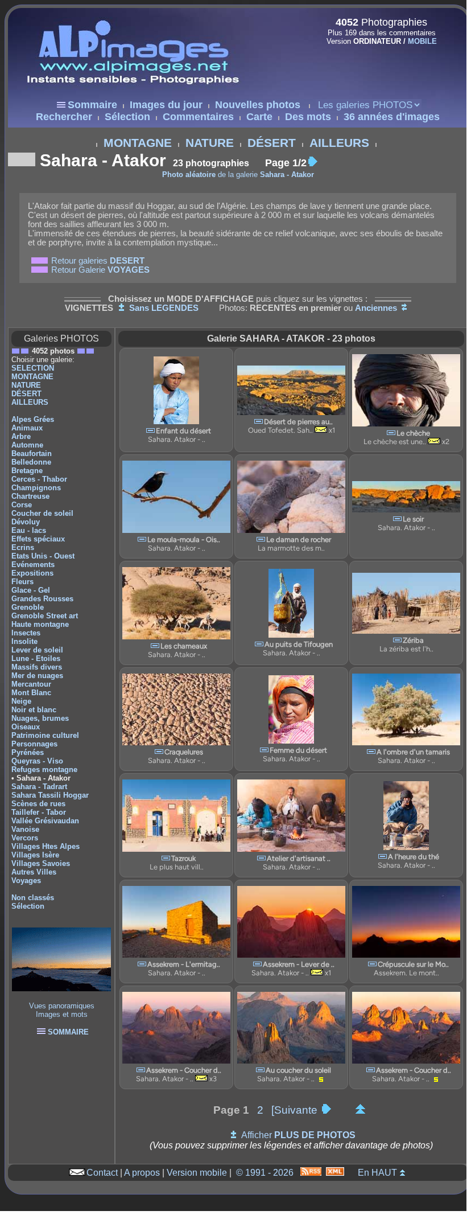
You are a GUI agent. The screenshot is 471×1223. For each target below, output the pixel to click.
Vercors (24, 838)
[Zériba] (397, 640)
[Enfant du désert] (150, 430)
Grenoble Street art (44, 616)
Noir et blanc (33, 709)
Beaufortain (31, 453)
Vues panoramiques (61, 1006)
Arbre (21, 436)
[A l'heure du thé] (382, 856)
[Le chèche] (391, 433)
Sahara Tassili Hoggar (50, 795)
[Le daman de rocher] (260, 539)
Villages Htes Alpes (45, 846)
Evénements (33, 564)
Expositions (32, 573)
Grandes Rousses (42, 598)
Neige (21, 701)
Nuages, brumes (40, 718)
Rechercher (64, 116)
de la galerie (238, 174)
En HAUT (377, 1172)
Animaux (27, 428)
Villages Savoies (40, 863)
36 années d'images (392, 116)
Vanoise (25, 829)
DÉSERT (271, 143)
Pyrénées (27, 752)
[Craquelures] (159, 752)
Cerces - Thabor (39, 479)
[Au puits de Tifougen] (259, 644)
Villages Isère (35, 855)
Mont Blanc (31, 692)
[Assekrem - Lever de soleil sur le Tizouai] (257, 964)
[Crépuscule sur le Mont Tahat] (372, 964)
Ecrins (22, 547)
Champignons (36, 487)
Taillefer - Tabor (38, 812)
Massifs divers (36, 667)
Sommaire (92, 104)
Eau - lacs (28, 530)
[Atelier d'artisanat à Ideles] (261, 858)
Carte (259, 116)
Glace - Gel (30, 590)
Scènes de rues (38, 803)
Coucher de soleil (42, 513)
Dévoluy (25, 522)
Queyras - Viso (37, 761)
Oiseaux (25, 727)
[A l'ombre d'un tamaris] (371, 752)
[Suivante (295, 1110)
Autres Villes (33, 872)
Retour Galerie (100, 269)
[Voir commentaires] (321, 430)
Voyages (26, 880)
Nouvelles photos (257, 104)
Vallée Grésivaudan (45, 820)
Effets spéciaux (38, 539)
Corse (21, 504)
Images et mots (62, 1014)
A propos (142, 1172)
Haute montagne (40, 624)
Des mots (308, 116)
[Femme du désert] (264, 750)
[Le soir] (397, 519)
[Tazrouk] (165, 858)
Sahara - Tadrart (39, 786)
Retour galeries (97, 260)
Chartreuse (30, 496)
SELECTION (32, 368)
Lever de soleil (37, 650)
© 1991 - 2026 (265, 1172)
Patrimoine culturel (45, 735)
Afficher (298, 1135)
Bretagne (27, 470)
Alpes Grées (32, 419)
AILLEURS (339, 143)
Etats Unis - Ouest (43, 556)
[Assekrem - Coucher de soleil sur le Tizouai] (140, 1070)
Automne (27, 445)
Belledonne (31, 462)
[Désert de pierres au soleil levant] (258, 421)
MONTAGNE (138, 143)
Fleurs (22, 581)
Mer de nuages (37, 675)
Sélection (127, 116)
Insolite (24, 641)
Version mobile (197, 1172)
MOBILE (422, 41)
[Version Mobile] (377, 65)
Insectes (25, 633)
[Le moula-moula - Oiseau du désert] (142, 539)
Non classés (32, 897)
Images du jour (166, 104)
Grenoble (27, 607)
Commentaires (198, 116)
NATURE (209, 143)
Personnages (34, 744)
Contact (102, 1172)
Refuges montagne (44, 769)
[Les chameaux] (155, 646)
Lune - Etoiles (35, 658)
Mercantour (31, 684)
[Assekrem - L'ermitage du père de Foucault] (142, 964)
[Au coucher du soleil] (260, 1070)
